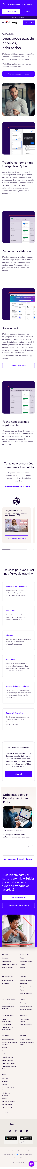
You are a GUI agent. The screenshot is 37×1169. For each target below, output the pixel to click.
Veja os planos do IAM (18, 897)
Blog (4, 830)
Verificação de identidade (16, 586)
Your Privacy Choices (9, 1154)
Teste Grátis (29, 23)
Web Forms (10, 611)
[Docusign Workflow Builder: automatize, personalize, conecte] (17, 817)
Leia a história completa (15, 538)
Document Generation (14, 713)
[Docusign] (12, 22)
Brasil (12, 1124)
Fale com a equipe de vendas (18, 74)
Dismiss (27, 11)
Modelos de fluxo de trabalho (17, 686)
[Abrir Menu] (3, 22)
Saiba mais (18, 774)
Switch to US (11, 11)
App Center (10, 659)
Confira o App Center (18, 365)
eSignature (10, 635)
